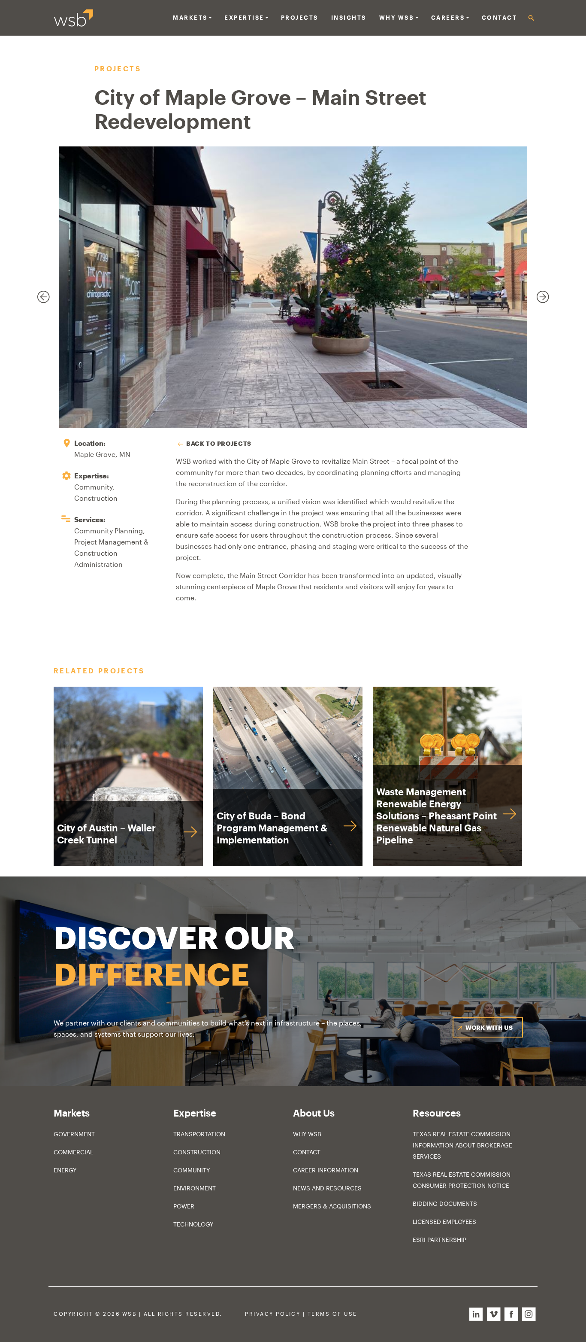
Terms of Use (332, 1314)
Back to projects (218, 443)
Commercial (73, 1152)
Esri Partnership (439, 1239)
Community (191, 1170)
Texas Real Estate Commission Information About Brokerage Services (462, 1145)
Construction (197, 1152)
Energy (65, 1170)
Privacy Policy (272, 1314)
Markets (190, 17)
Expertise (244, 17)
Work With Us (489, 1027)
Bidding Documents (445, 1203)
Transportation (199, 1134)
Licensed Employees (444, 1221)
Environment (194, 1188)
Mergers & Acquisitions (332, 1206)
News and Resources (327, 1188)
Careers (448, 17)
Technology (193, 1224)
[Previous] (38, 292)
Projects (299, 17)
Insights (348, 17)
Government (74, 1134)
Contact (499, 17)
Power (183, 1206)
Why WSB (307, 1134)
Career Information (325, 1170)
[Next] (538, 292)
